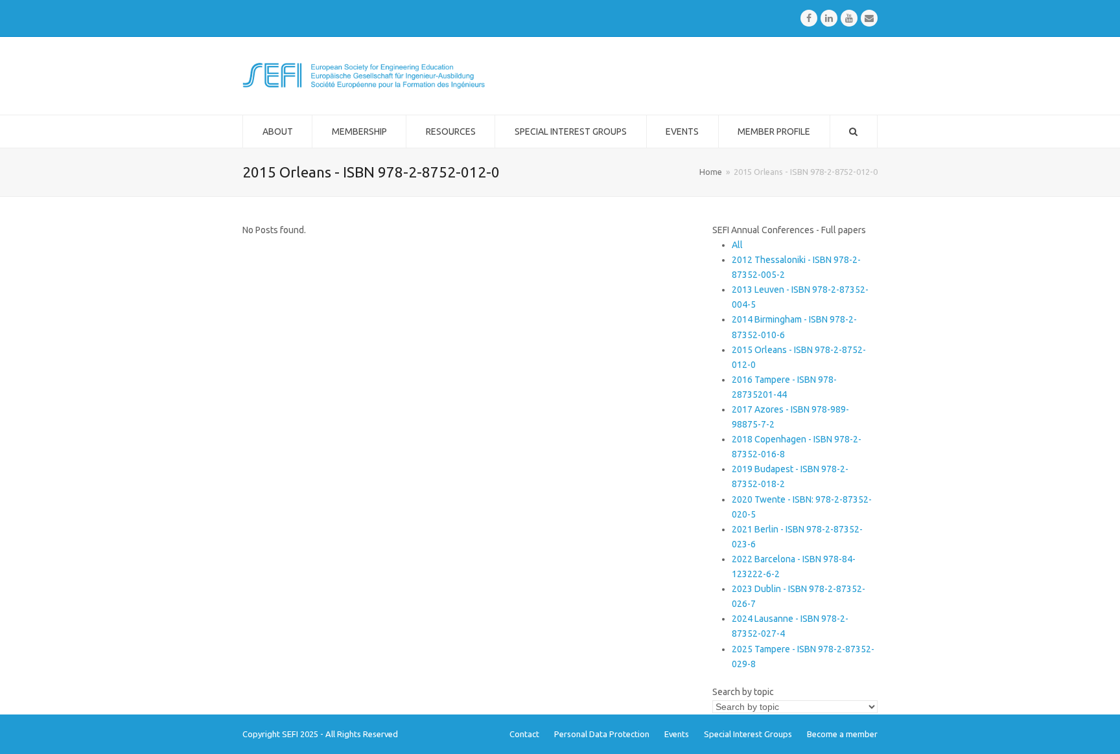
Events (676, 733)
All (737, 245)
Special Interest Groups (748, 733)
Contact (524, 733)
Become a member (842, 733)
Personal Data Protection (601, 733)
